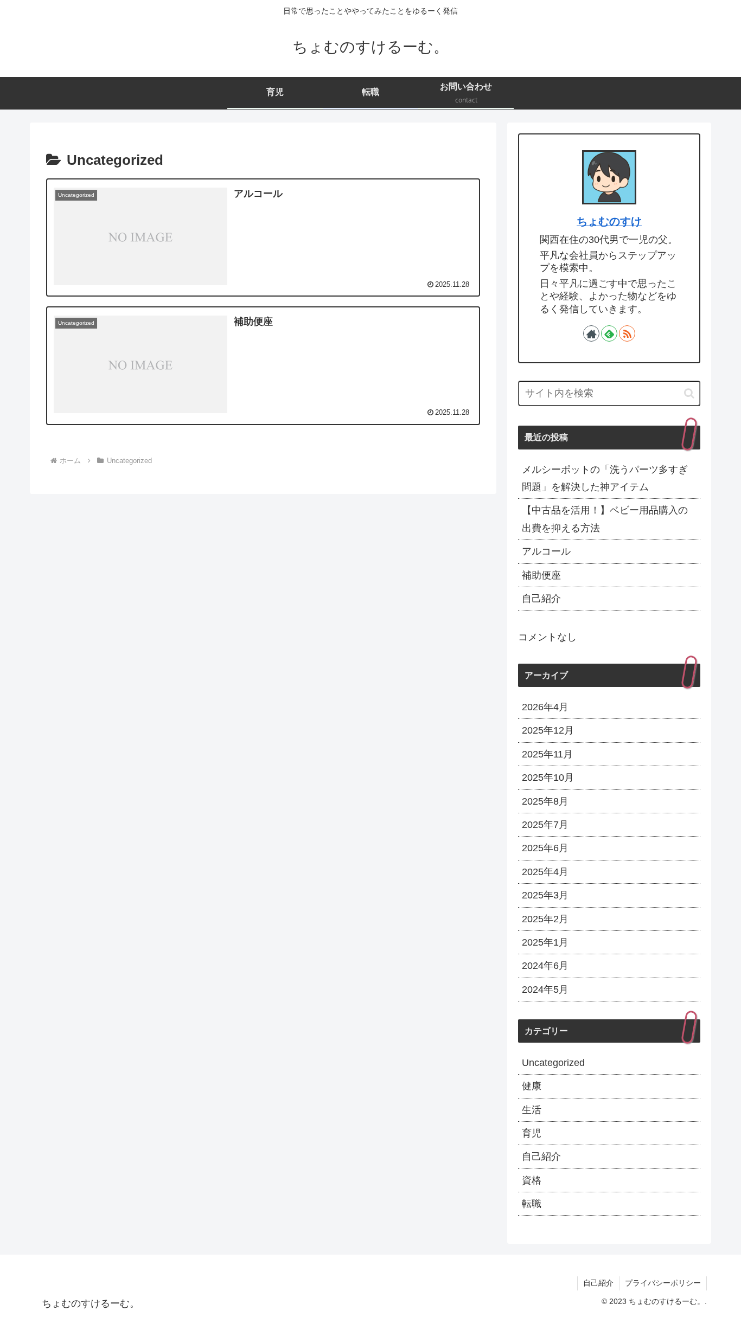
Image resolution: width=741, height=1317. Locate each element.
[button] (689, 393)
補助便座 (541, 575)
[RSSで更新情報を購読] (627, 333)
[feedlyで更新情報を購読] (609, 333)
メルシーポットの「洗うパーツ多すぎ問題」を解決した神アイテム (605, 478)
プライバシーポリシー (663, 1283)
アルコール (546, 551)
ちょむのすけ (609, 221)
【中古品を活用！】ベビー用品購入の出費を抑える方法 (605, 519)
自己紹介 (541, 598)
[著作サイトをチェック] (591, 333)
